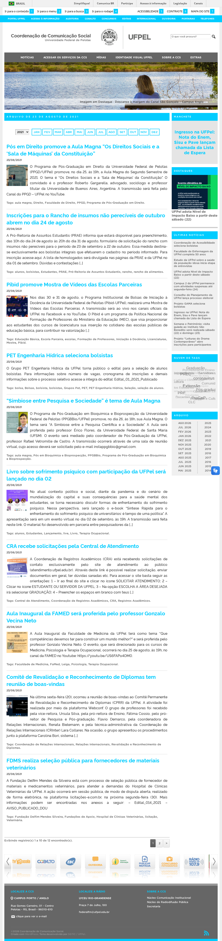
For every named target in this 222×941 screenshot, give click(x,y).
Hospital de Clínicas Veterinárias (119, 816)
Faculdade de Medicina (31, 664)
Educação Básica (27, 339)
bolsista (41, 388)
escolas (70, 339)
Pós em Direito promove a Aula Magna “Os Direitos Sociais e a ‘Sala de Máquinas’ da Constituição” (83, 150)
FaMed (55, 664)
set (122, 132)
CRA (113, 600)
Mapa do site (202, 11)
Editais (126, 18)
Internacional (146, 18)
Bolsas (29, 388)
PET (84, 388)
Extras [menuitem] (195, 57)
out (133, 132)
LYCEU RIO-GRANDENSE (95, 898)
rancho (127, 271)
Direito (38, 202)
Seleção (130, 388)
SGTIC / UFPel (76, 934)
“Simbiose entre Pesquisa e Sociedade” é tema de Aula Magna (83, 400)
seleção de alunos (150, 388)
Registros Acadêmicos (134, 600)
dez (155, 132)
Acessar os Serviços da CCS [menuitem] (65, 57)
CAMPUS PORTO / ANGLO (31, 898)
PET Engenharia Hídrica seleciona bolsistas (60, 355)
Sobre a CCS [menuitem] (171, 57)
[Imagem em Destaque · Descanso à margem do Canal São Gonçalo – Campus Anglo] (111, 109)
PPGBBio (94, 455)
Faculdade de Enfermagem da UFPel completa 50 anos (193, 253)
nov (143, 132)
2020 (207, 444)
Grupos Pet (72, 388)
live (66, 533)
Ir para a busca (76, 11)
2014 (208, 470)
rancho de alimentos (148, 271)
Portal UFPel (16, 18)
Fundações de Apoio (80, 816)
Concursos (109, 18)
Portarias (188, 18)
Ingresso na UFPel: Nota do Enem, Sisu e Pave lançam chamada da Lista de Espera (194, 142)
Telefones (207, 18)
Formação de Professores (95, 339)
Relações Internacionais (93, 744)
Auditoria (72, 18)
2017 (208, 457)
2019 (208, 448)
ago (111, 132)
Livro (74, 533)
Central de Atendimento (32, 600)
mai (79, 132)
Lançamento (53, 533)
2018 (208, 453)
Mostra (11, 342)
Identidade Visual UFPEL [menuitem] (134, 57)
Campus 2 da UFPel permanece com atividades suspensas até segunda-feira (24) (194, 217)
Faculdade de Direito (60, 202)
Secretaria (153, 906)
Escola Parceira (52, 339)
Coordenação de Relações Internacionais (44, 744)
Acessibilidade (149, 11)
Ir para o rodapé (104, 11)
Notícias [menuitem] (27, 57)
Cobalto (90, 18)
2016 (208, 461)
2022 (208, 436)
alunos (19, 271)
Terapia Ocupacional (94, 533)
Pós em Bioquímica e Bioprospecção (59, 455)
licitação (151, 816)
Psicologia (79, 664)
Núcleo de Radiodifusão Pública (167, 902)
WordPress (31, 934)
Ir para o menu (48, 11)
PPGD (81, 202)
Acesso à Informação (45, 18)
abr (69, 132)
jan (36, 132)
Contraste (176, 11)
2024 (207, 427)
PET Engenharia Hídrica (106, 388)
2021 (208, 440)
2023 (208, 431)
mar (58, 132)
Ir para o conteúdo (19, 11)
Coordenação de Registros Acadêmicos (79, 600)
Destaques (183, 171)
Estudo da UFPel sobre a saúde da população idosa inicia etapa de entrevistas (194, 263)
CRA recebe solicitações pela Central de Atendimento (73, 545)
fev (47, 132)
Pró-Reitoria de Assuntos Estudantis (95, 271)
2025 (208, 423)
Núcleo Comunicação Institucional (169, 897)
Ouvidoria (169, 18)
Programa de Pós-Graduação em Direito (115, 202)
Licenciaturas (156, 339)
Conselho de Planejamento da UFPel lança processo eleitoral (193, 296)
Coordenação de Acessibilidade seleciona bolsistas (194, 244)
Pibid (22, 342)
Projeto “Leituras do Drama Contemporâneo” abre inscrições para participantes (192, 341)
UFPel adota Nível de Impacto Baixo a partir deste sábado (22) (193, 274)
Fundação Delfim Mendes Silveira (39, 816)
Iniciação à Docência (131, 339)
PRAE (63, 271)
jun (90, 132)
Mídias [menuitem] (101, 57)
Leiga (66, 664)
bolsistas (32, 271)
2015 (208, 466)
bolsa (19, 388)
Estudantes (49, 271)
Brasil (20, 3)
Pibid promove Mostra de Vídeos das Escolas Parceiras (74, 284)
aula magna (23, 202)
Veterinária (14, 820)
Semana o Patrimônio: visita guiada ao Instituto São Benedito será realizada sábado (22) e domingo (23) (194, 328)
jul (101, 132)
